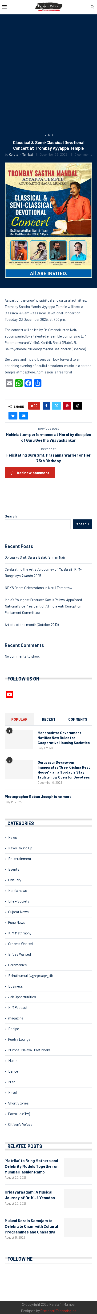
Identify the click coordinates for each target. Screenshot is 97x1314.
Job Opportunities (22, 997)
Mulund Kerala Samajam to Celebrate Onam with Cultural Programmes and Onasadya (31, 1226)
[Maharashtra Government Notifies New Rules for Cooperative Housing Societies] (19, 739)
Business (15, 986)
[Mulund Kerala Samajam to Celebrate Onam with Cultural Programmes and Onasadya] (78, 1227)
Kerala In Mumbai (21, 154)
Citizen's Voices (20, 1124)
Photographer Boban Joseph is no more (38, 796)
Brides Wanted (19, 954)
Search (11, 516)
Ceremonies (17, 965)
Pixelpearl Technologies (58, 1311)
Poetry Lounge (19, 1039)
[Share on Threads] (77, 406)
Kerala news (17, 890)
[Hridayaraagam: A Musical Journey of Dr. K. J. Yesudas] (78, 1198)
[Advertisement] (48, 75)
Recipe (13, 1029)
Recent (49, 719)
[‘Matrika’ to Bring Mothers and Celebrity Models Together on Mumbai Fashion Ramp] (78, 1167)
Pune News (16, 922)
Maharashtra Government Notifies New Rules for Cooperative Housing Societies (64, 738)
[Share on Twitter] (56, 406)
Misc (12, 1082)
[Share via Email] (23, 415)
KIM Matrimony (19, 933)
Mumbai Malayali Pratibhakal (29, 1050)
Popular (19, 719)
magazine (15, 1018)
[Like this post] (35, 406)
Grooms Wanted (20, 944)
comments (77, 719)
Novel (12, 1092)
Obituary (14, 880)
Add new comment (33, 472)
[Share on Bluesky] (12, 415)
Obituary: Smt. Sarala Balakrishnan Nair (35, 557)
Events (13, 869)
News (12, 837)
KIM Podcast (18, 1007)
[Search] (92, 7)
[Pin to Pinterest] (67, 406)
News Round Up (20, 848)
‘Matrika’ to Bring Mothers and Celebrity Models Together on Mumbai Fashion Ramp (31, 1166)
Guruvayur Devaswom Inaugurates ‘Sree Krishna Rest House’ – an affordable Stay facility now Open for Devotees (64, 769)
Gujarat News (18, 912)
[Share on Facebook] (46, 406)
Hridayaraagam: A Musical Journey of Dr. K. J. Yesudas (30, 1195)
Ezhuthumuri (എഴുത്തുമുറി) (30, 975)
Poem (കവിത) (19, 1114)
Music (12, 1060)
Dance (13, 1071)
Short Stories (18, 1103)
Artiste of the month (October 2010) (32, 624)
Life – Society (18, 901)
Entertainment (19, 858)
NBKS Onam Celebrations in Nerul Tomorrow (38, 588)
